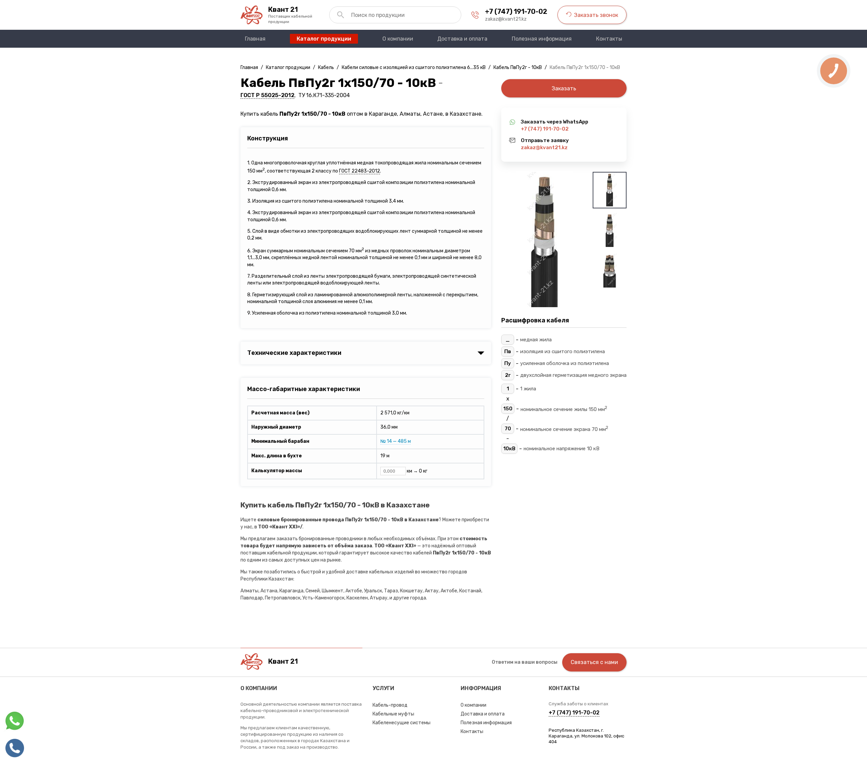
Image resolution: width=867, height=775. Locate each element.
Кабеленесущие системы (401, 723)
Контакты (472, 731)
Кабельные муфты (393, 714)
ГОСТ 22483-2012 (359, 171)
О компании (473, 705)
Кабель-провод (390, 705)
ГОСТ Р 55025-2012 (267, 95)
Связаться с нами (594, 662)
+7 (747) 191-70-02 (516, 11)
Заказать (564, 88)
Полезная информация (486, 723)
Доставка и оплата (483, 714)
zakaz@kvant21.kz (506, 19)
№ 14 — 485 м (395, 441)
